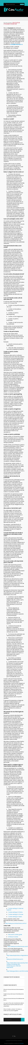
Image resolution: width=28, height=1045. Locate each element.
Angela (5, 994)
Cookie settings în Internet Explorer (15, 909)
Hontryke (22, 1043)
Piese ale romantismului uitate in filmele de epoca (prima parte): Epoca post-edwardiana (14, 1004)
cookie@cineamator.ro (16, 44)
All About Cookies (13, 937)
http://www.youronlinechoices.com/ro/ (16, 923)
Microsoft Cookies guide (15, 934)
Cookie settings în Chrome (15, 914)
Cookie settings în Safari (15, 916)
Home (10, 23)
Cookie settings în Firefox (15, 912)
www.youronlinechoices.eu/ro (15, 959)
